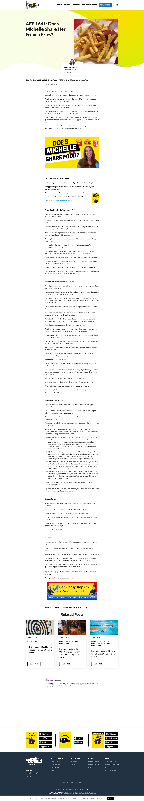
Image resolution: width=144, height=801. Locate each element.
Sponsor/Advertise (89, 5)
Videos (53, 770)
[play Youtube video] (72, 152)
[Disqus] (72, 698)
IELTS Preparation (110, 770)
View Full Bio (67, 72)
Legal (86, 789)
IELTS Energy (76, 758)
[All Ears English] (34, 761)
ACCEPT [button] (110, 798)
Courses (67, 5)
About (59, 5)
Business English (64, 643)
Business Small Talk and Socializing (70, 641)
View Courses (105, 5)
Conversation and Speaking (36, 80)
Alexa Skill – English (93, 764)
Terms (81, 789)
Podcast (76, 5)
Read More (34, 664)
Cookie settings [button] (100, 798)
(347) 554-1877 (30, 776)
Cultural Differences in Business (101, 641)
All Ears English (57, 758)
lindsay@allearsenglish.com (34, 773)
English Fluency (53, 80)
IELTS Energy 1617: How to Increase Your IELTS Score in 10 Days (39, 650)
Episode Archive (55, 761)
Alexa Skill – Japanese (94, 761)
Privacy (76, 789)
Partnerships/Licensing (112, 764)
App (89, 767)
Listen (90, 758)
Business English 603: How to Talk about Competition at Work (103, 654)
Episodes (74, 761)
